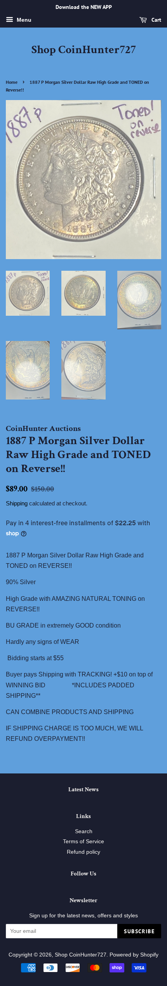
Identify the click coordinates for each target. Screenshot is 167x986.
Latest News (83, 789)
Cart (155, 19)
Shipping (17, 503)
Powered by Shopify (134, 955)
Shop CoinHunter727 (83, 50)
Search (83, 831)
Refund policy (83, 852)
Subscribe (139, 931)
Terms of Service (83, 841)
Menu (23, 20)
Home (11, 82)
